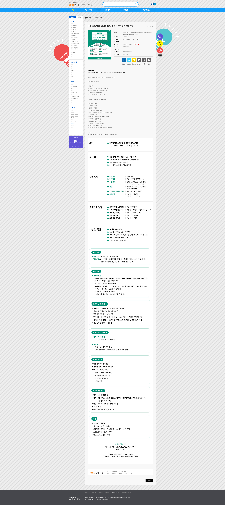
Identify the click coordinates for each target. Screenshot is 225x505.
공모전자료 (146, 10)
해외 (72, 54)
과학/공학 (73, 39)
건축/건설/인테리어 (75, 43)
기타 (72, 56)
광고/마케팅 (73, 27)
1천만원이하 (73, 118)
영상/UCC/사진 (74, 31)
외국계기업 (73, 94)
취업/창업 (73, 52)
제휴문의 (100, 492)
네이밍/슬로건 (74, 45)
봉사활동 (72, 50)
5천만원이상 (73, 112)
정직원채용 (73, 125)
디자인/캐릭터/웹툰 (75, 33)
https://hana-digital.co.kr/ (128, 51)
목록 (149, 480)
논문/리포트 (73, 29)
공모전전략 (88, 10)
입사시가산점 (73, 121)
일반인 (72, 68)
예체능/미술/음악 (74, 47)
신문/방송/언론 (74, 92)
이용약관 (107, 492)
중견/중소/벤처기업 (75, 96)
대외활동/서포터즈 (74, 49)
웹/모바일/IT (73, 35)
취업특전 (72, 119)
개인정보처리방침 (115, 492)
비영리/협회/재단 (74, 98)
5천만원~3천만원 (74, 114)
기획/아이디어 (74, 25)
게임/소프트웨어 (74, 37)
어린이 (72, 74)
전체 (72, 23)
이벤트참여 (126, 10)
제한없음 (72, 66)
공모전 (74, 10)
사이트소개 (87, 492)
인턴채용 (72, 123)
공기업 (72, 88)
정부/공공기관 (74, 86)
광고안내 (94, 492)
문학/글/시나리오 (74, 41)
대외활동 (107, 10)
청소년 (72, 72)
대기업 (72, 90)
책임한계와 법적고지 (126, 492)
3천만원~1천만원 (74, 116)
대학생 (72, 70)
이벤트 (79, 17)
